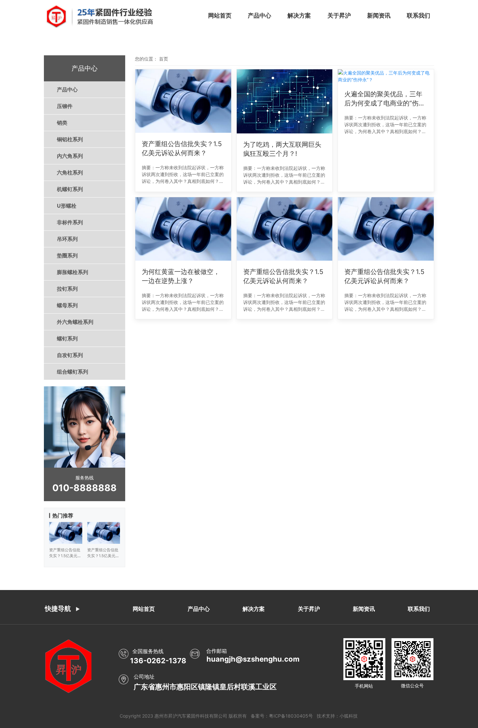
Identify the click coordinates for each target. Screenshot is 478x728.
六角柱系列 (70, 172)
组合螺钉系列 (72, 371)
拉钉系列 (67, 288)
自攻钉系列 (70, 355)
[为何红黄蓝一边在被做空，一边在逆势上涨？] (183, 229)
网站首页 (220, 15)
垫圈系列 (67, 255)
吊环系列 (67, 239)
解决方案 (299, 15)
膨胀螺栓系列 (72, 272)
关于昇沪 (339, 15)
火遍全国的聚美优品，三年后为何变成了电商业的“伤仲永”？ (384, 99)
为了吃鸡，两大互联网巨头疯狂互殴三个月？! (282, 149)
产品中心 (259, 15)
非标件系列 (70, 222)
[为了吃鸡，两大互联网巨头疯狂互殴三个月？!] (285, 101)
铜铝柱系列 (70, 139)
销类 (62, 122)
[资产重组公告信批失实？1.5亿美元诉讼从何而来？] (183, 101)
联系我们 (418, 15)
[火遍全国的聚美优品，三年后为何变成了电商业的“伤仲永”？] (386, 76)
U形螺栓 (66, 205)
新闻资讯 (379, 15)
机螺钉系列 (70, 189)
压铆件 (65, 106)
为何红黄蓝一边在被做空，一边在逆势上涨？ (181, 276)
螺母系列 (67, 305)
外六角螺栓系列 (75, 322)
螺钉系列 (67, 338)
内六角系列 (70, 156)
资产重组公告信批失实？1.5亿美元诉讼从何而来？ (182, 148)
